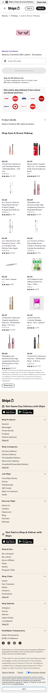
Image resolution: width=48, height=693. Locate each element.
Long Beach (7, 621)
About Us (6, 505)
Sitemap (5, 522)
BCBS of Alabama (10, 638)
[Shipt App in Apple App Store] (9, 412)
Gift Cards (6, 488)
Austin (4, 581)
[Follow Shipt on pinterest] (14, 643)
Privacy (20, 672)
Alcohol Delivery (9, 454)
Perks (4, 563)
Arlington (6, 608)
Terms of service (8, 672)
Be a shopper (8, 554)
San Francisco (8, 584)
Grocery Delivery (9, 451)
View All (5, 440)
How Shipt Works (9, 478)
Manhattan (7, 594)
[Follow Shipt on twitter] (20, 643)
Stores (5, 482)
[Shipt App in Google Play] (25, 412)
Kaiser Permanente (10, 635)
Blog (4, 515)
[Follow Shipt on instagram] (8, 643)
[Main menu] (4, 8)
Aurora (5, 611)
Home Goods (8, 431)
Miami (4, 587)
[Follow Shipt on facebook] (3, 643)
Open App (41, 2)
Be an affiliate (8, 560)
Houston (6, 591)
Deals (4, 495)
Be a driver (6, 557)
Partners (6, 518)
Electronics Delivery (10, 461)
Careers (5, 509)
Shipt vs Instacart (10, 491)
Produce (5, 434)
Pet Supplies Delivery (11, 458)
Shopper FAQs (8, 570)
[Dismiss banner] (3, 2)
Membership (7, 485)
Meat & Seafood (9, 437)
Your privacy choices (37, 672)
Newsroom (6, 512)
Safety (5, 567)
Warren (5, 614)
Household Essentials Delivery (15, 464)
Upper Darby (8, 618)
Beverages (6, 427)
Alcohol (5, 424)
